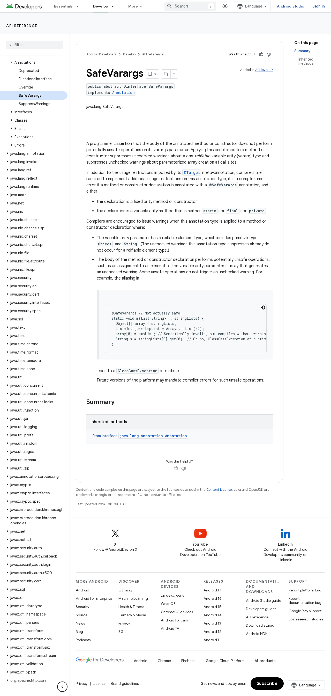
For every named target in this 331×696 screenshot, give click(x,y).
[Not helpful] (269, 54)
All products (265, 660)
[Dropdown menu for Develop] (115, 6)
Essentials (63, 6)
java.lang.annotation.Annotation (153, 435)
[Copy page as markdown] (166, 74)
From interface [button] (140, 436)
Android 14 (213, 615)
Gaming (125, 590)
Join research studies (306, 619)
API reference (21, 25)
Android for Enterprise (94, 598)
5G (121, 631)
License (99, 684)
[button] (33, 62)
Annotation (123, 92)
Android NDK (256, 633)
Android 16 (213, 598)
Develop (100, 6)
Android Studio (290, 6)
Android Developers (101, 54)
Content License (219, 489)
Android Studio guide (263, 600)
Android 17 (212, 590)
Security (82, 606)
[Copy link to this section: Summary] (120, 402)
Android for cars (174, 620)
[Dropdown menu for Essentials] (80, 6)
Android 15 (212, 606)
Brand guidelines (125, 684)
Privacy (124, 623)
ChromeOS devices (177, 612)
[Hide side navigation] (62, 687)
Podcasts (83, 640)
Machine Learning (133, 598)
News (80, 623)
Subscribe (267, 683)
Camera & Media (132, 615)
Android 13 (212, 623)
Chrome (164, 660)
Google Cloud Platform (225, 660)
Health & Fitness (131, 606)
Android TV (170, 628)
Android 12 (212, 631)
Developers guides (261, 608)
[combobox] (190, 6)
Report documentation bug (305, 600)
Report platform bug (305, 590)
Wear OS (168, 603)
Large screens (172, 595)
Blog (79, 631)
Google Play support (305, 611)
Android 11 (212, 640)
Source (81, 615)
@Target (192, 172)
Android (82, 590)
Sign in (318, 6)
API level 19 (264, 70)
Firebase (188, 660)
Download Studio (260, 625)
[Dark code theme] (263, 307)
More (133, 6)
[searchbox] (34, 45)
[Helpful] (261, 54)
